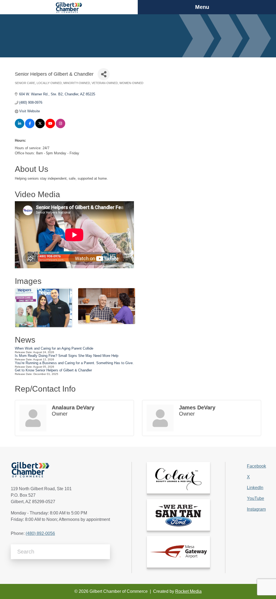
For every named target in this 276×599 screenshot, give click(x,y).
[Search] (104, 552)
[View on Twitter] (40, 127)
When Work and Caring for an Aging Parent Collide (54, 348)
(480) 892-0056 (40, 533)
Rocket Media (188, 591)
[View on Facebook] (29, 127)
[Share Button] (104, 74)
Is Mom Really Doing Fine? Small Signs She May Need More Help (66, 356)
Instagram (256, 509)
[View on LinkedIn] (19, 127)
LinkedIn (255, 487)
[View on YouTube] (50, 127)
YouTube (255, 498)
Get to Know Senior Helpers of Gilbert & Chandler (53, 370)
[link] (178, 477)
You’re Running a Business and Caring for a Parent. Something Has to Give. (74, 363)
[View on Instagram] (60, 127)
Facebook (256, 466)
